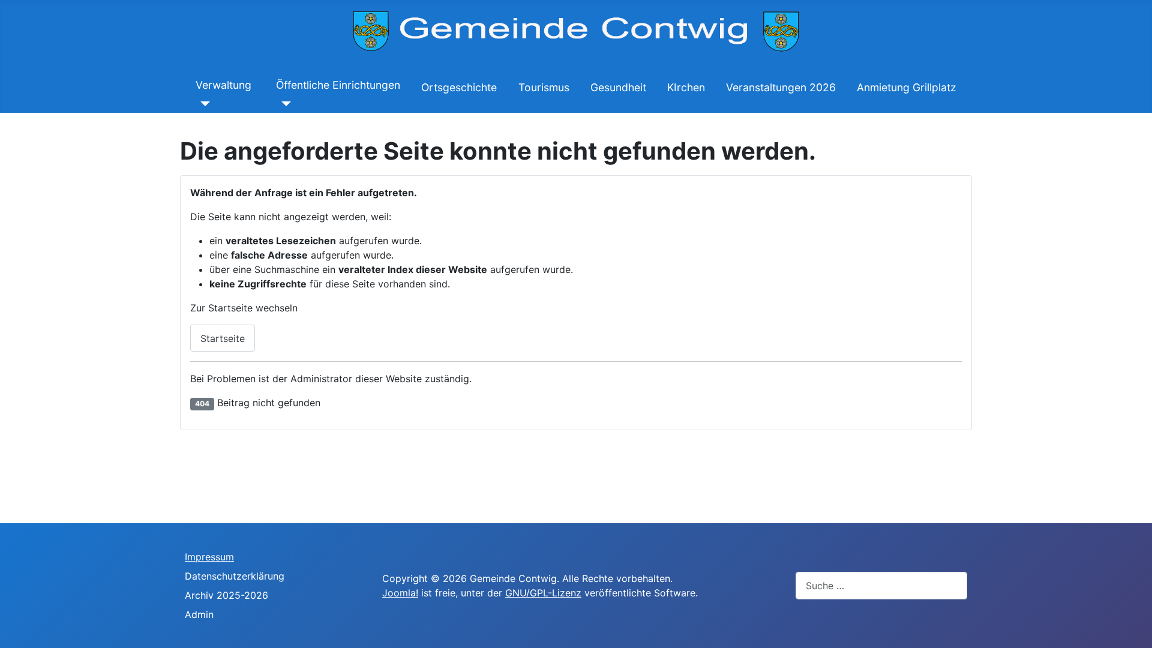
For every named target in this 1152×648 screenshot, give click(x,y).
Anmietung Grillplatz (906, 87)
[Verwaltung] (203, 103)
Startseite (222, 338)
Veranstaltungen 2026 (781, 87)
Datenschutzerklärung (234, 576)
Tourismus (543, 87)
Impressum (209, 557)
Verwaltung (223, 85)
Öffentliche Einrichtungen (338, 85)
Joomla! (400, 593)
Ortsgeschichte (459, 87)
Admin (199, 614)
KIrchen (686, 87)
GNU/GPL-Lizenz (543, 593)
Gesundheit (618, 87)
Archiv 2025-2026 (226, 595)
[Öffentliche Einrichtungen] (283, 103)
